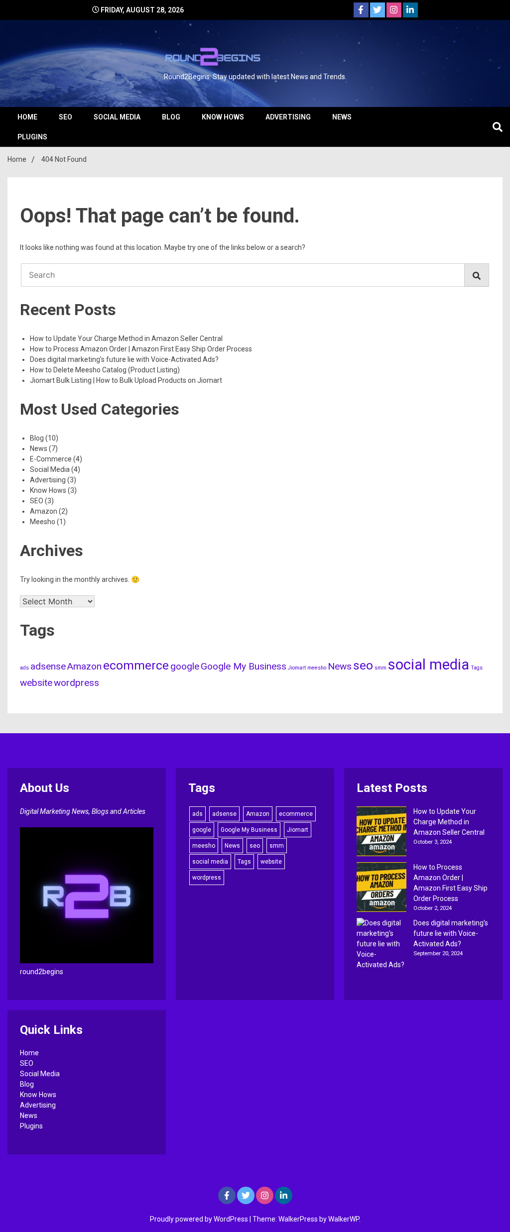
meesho (316, 668)
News (342, 117)
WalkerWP (343, 1219)
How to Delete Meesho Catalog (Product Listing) (105, 370)
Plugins (32, 137)
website (36, 682)
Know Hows (223, 117)
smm (380, 668)
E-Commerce (51, 459)
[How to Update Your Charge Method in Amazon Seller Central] (381, 832)
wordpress (76, 682)
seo (363, 665)
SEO (65, 117)
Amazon (43, 511)
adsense (48, 666)
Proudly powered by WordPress (200, 1219)
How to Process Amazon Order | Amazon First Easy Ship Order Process (141, 349)
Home (27, 117)
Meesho (42, 522)
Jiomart (297, 668)
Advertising (288, 117)
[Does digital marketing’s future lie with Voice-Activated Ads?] (381, 944)
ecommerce (136, 665)
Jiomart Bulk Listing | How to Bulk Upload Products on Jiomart (126, 380)
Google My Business (243, 666)
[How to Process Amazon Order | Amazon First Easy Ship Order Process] (381, 888)
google (184, 666)
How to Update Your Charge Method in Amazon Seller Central (126, 338)
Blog (171, 117)
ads (24, 668)
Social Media (117, 117)
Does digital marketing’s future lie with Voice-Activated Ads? (124, 359)
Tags (477, 668)
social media (428, 664)
